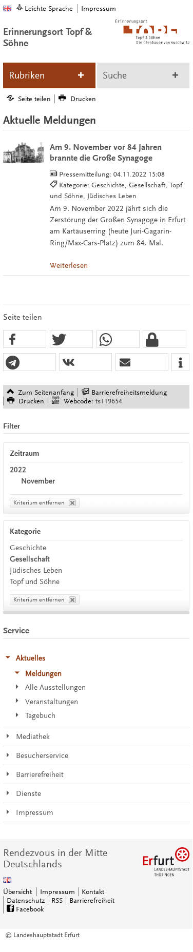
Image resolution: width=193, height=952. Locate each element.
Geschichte (28, 547)
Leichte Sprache (49, 8)
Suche (115, 75)
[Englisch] (7, 8)
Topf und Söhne (35, 581)
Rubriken (27, 75)
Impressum (98, 8)
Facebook (30, 909)
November (38, 481)
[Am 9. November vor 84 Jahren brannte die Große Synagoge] (23, 152)
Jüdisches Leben (36, 570)
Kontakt (93, 892)
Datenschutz (26, 900)
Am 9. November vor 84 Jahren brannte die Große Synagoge (106, 152)
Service (16, 631)
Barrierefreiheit (91, 900)
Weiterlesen (69, 265)
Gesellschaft (30, 559)
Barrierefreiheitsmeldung (129, 392)
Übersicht (17, 892)
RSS (57, 900)
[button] (25, 339)
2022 (18, 469)
